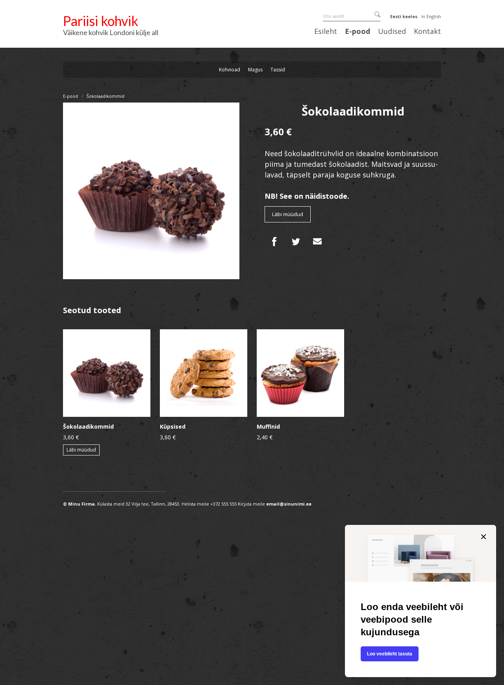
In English (431, 16)
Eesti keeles (403, 16)
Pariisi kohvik (100, 21)
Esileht (325, 31)
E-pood (357, 31)
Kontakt (427, 31)
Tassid (278, 69)
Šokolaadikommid (105, 96)
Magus (255, 69)
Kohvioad (229, 69)
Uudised (392, 31)
